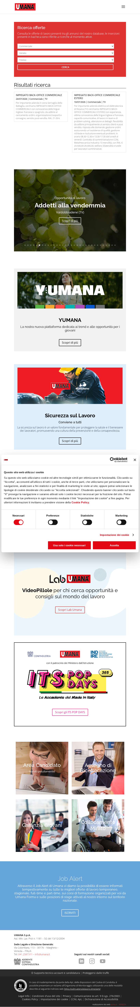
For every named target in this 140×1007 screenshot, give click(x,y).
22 (86, 245)
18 (74, 245)
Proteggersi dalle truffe (96, 973)
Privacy (67, 996)
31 (112, 245)
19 (77, 245)
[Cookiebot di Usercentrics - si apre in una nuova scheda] (112, 459)
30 (109, 245)
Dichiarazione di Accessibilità (101, 999)
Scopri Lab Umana (70, 610)
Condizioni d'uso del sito (46, 996)
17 (71, 245)
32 (115, 245)
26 (97, 245)
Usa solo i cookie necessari (69, 545)
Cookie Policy (80, 502)
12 (57, 245)
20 (80, 245)
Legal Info (23, 996)
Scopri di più (70, 221)
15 (65, 245)
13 (59, 245)
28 (103, 245)
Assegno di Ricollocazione (98, 768)
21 (83, 245)
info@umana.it (42, 954)
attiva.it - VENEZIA (118, 1004)
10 (51, 245)
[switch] (53, 522)
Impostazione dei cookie (114, 534)
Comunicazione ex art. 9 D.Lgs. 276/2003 (97, 996)
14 (62, 245)
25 (94, 245)
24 (91, 245)
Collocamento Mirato (98, 825)
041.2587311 (25, 954)
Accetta (114, 545)
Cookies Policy (30, 999)
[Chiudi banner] (135, 460)
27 (100, 245)
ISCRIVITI (70, 913)
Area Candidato (42, 765)
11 (54, 245)
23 (88, 245)
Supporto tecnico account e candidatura (56, 973)
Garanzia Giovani (42, 825)
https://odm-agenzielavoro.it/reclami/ (82, 988)
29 (106, 245)
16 (68, 245)
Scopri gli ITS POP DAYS (70, 712)
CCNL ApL (76, 999)
